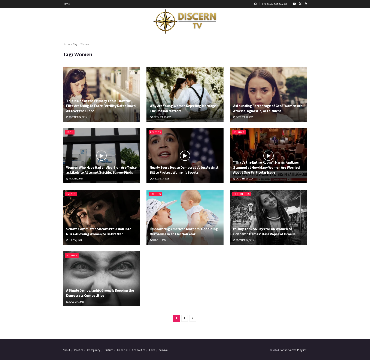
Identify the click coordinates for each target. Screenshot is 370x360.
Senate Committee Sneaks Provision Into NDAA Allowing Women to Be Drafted (98, 231)
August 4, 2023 (76, 301)
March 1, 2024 (159, 240)
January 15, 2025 (160, 178)
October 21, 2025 (244, 117)
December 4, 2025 (77, 117)
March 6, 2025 (75, 178)
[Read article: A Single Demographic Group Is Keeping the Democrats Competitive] (101, 278)
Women (85, 44)
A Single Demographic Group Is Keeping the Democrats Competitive (100, 293)
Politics (155, 132)
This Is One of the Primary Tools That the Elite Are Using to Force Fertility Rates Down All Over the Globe (101, 106)
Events (70, 194)
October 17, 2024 (244, 178)
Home (66, 3)
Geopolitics (241, 194)
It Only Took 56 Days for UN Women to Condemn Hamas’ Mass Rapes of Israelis (264, 231)
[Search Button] (255, 3)
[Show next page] (192, 318)
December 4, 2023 (244, 240)
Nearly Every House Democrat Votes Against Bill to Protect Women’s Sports (184, 170)
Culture (108, 350)
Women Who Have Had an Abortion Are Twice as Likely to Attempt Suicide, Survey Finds (101, 170)
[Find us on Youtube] (294, 4)
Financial (122, 350)
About (66, 350)
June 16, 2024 (75, 240)
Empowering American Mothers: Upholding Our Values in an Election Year (184, 231)
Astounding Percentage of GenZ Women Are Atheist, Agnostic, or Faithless (267, 108)
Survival (163, 350)
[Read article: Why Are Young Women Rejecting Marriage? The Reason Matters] (185, 94)
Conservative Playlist (292, 350)
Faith (69, 132)
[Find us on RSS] (306, 4)
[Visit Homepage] (185, 22)
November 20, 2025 (161, 117)
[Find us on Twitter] (300, 4)
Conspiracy (93, 350)
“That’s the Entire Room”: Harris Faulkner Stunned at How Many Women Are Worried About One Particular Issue (266, 167)
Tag (75, 44)
